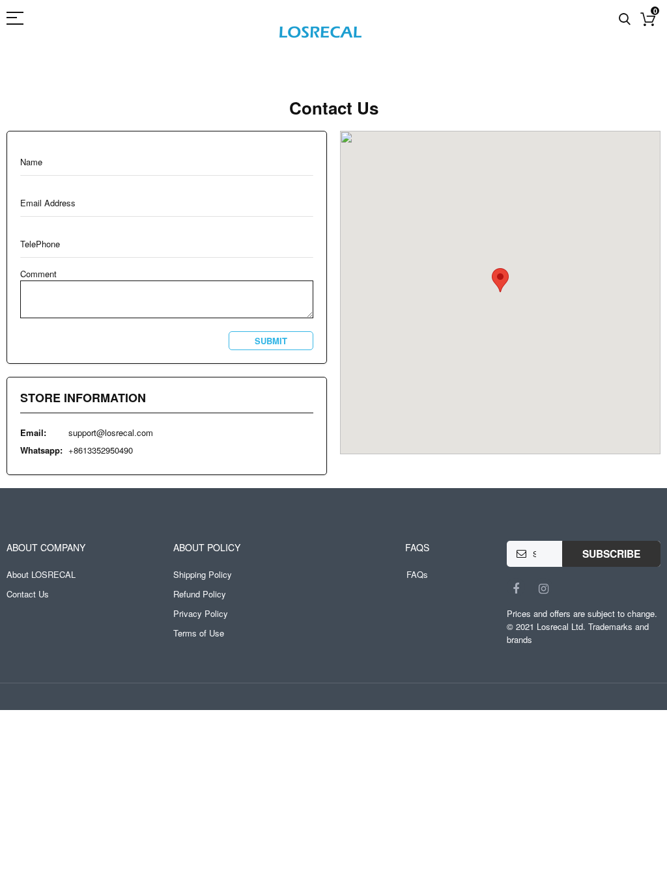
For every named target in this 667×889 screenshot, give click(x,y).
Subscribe (611, 553)
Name (31, 162)
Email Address (48, 203)
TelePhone (40, 244)
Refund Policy (199, 594)
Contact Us (28, 594)
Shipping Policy (202, 574)
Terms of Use (198, 633)
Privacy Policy (200, 613)
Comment (38, 273)
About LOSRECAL (41, 574)
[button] (500, 280)
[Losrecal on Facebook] (516, 587)
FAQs (417, 574)
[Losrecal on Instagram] (543, 587)
